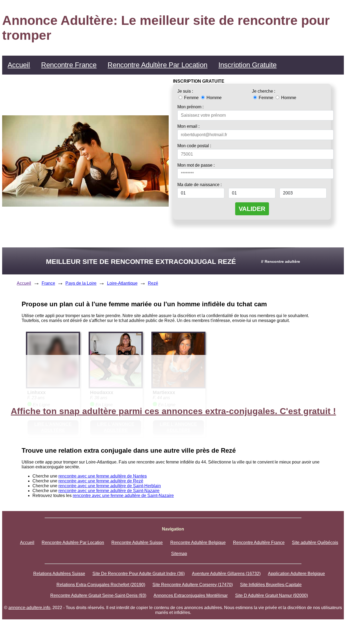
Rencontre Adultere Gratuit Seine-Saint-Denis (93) (98, 595)
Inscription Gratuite (247, 65)
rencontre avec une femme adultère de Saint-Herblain (109, 485)
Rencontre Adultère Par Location (157, 65)
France (48, 283)
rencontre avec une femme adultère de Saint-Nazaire (108, 490)
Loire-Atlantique (122, 283)
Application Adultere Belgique (296, 573)
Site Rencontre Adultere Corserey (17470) (192, 584)
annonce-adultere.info (29, 607)
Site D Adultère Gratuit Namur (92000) (271, 595)
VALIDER (252, 208)
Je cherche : (263, 91)
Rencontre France (69, 65)
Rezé (153, 283)
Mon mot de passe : (196, 165)
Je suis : (185, 91)
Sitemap (179, 553)
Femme (191, 97)
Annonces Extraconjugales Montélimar (191, 595)
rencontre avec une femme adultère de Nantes (102, 476)
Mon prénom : (190, 107)
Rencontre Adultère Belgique (198, 542)
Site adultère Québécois (315, 542)
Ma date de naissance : (199, 184)
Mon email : (188, 126)
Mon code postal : (194, 145)
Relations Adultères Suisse (59, 573)
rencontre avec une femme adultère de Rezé (100, 481)
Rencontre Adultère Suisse (137, 542)
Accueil (19, 65)
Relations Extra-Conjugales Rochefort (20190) (100, 584)
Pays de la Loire (81, 283)
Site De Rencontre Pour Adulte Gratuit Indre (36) (138, 573)
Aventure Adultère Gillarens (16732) (226, 573)
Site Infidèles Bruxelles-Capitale (271, 584)
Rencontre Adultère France (259, 542)
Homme (213, 97)
